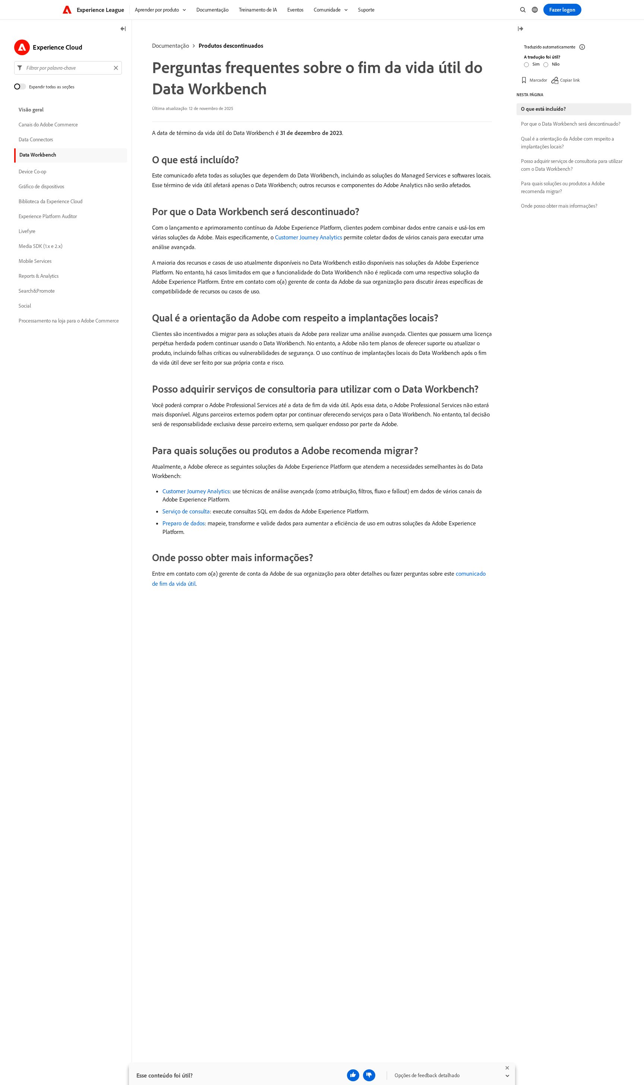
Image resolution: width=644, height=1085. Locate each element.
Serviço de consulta (186, 511)
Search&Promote (37, 290)
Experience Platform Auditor (48, 216)
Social (25, 305)
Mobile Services (35, 261)
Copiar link (570, 80)
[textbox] (68, 68)
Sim (536, 64)
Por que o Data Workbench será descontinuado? (571, 123)
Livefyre (27, 231)
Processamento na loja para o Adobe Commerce (69, 320)
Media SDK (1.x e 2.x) (41, 246)
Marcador (538, 80)
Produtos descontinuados (231, 45)
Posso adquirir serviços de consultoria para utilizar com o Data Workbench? (571, 165)
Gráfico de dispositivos (41, 186)
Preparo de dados (183, 523)
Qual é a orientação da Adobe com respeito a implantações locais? (567, 142)
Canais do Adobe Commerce (48, 124)
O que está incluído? (543, 109)
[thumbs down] (369, 1075)
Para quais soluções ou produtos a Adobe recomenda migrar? (563, 187)
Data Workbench (37, 154)
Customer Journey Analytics (308, 237)
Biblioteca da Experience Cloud (50, 201)
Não (555, 64)
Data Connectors (36, 139)
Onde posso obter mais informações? (559, 205)
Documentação (170, 45)
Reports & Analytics (39, 276)
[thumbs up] (353, 1075)
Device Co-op (32, 171)
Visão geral (31, 109)
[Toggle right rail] (520, 29)
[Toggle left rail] (123, 29)
